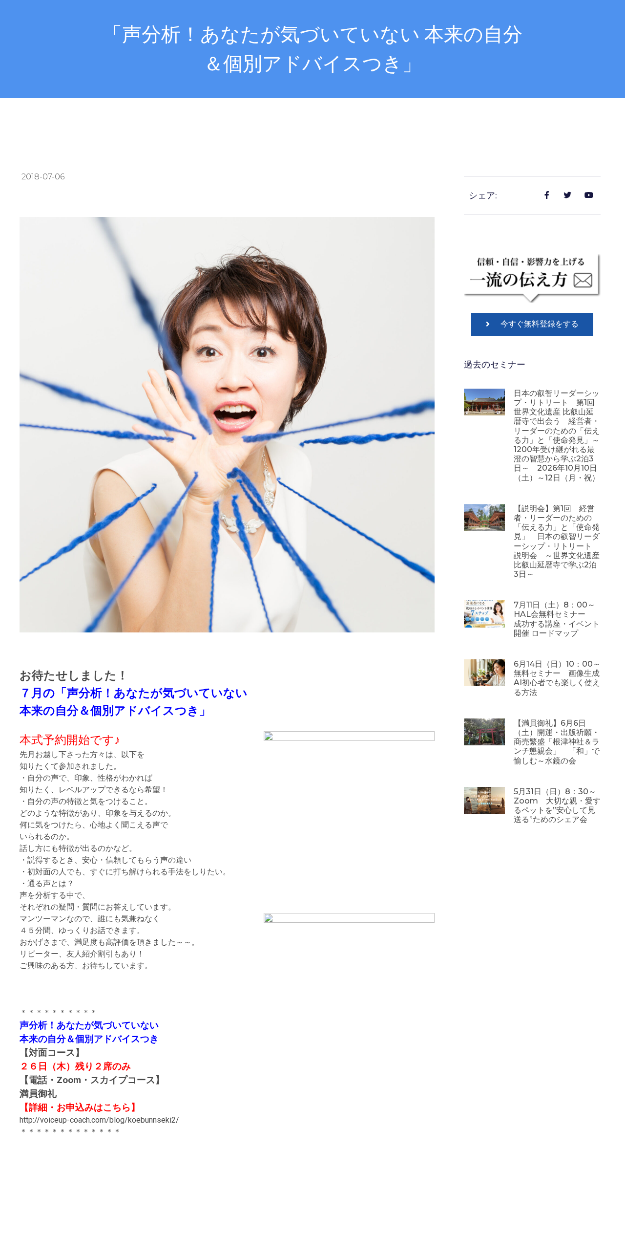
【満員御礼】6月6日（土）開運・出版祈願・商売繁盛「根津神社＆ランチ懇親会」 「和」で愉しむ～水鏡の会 (557, 741)
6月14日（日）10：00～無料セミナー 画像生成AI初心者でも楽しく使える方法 (557, 678)
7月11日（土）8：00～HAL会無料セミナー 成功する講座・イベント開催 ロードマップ (557, 619)
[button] (532, 324)
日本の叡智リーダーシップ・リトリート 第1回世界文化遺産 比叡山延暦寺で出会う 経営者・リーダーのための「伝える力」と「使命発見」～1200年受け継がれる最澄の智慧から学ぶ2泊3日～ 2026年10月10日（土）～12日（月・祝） (557, 435)
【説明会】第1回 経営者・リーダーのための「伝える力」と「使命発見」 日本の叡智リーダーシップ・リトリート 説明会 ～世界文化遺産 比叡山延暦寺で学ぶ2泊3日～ (557, 541)
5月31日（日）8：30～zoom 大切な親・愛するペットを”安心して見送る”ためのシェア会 (557, 806)
